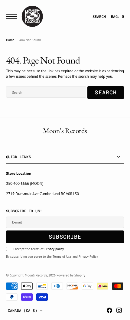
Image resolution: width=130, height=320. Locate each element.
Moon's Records (36, 275)
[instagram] (119, 310)
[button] (13, 16)
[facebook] (109, 310)
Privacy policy (54, 249)
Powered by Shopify (71, 275)
